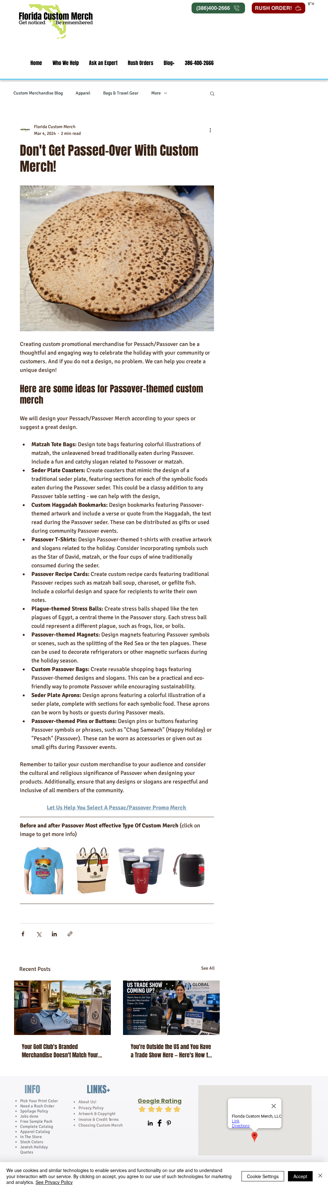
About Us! (87, 1101)
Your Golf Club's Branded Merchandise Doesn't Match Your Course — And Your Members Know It (62, 1051)
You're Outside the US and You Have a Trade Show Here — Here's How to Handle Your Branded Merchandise (171, 1051)
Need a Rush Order (37, 1106)
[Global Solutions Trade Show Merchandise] (171, 1008)
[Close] (320, 1176)
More (156, 93)
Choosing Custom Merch (100, 1125)
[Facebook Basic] (159, 1123)
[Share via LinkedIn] (54, 934)
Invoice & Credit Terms (98, 1119)
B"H (311, 4)
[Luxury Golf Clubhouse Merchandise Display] (62, 1008)
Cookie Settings (263, 1176)
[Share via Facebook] (23, 934)
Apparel (83, 93)
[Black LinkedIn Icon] (150, 1123)
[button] (65, 63)
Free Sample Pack (36, 1121)
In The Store (31, 1136)
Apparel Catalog (35, 1131)
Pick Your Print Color (39, 1101)
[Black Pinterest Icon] (168, 1123)
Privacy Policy (91, 1108)
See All (208, 968)
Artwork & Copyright (97, 1113)
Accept (300, 1176)
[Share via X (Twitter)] (39, 934)
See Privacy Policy (54, 1182)
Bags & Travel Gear (120, 93)
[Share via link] (70, 934)
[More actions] (210, 130)
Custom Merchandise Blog (38, 93)
